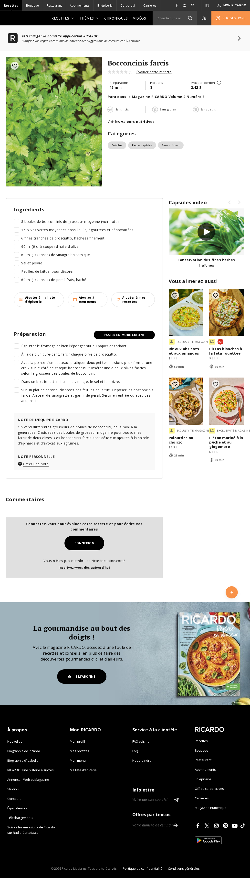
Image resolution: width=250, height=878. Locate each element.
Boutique (32, 5)
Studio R (13, 789)
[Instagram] (217, 826)
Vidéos (139, 18)
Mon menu (78, 760)
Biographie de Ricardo (23, 751)
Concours (14, 798)
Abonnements (79, 5)
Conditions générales (184, 868)
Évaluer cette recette (154, 72)
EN (207, 5)
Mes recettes (79, 751)
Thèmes (87, 18)
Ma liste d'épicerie (83, 770)
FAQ (135, 751)
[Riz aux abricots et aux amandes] (186, 312)
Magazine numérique (211, 807)
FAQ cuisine (140, 741)
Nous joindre (141, 760)
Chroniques (116, 18)
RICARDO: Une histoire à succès (30, 770)
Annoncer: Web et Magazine (28, 779)
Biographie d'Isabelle (23, 760)
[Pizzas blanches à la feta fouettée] (226, 312)
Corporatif (128, 5)
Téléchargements (20, 817)
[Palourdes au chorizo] (186, 401)
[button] (190, 18)
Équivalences (17, 808)
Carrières (149, 5)
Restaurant (54, 5)
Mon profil (77, 741)
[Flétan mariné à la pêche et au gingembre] (226, 401)
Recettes (11, 5)
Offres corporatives (209, 788)
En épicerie (105, 5)
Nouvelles (14, 741)
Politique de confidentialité (142, 868)
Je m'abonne (85, 676)
